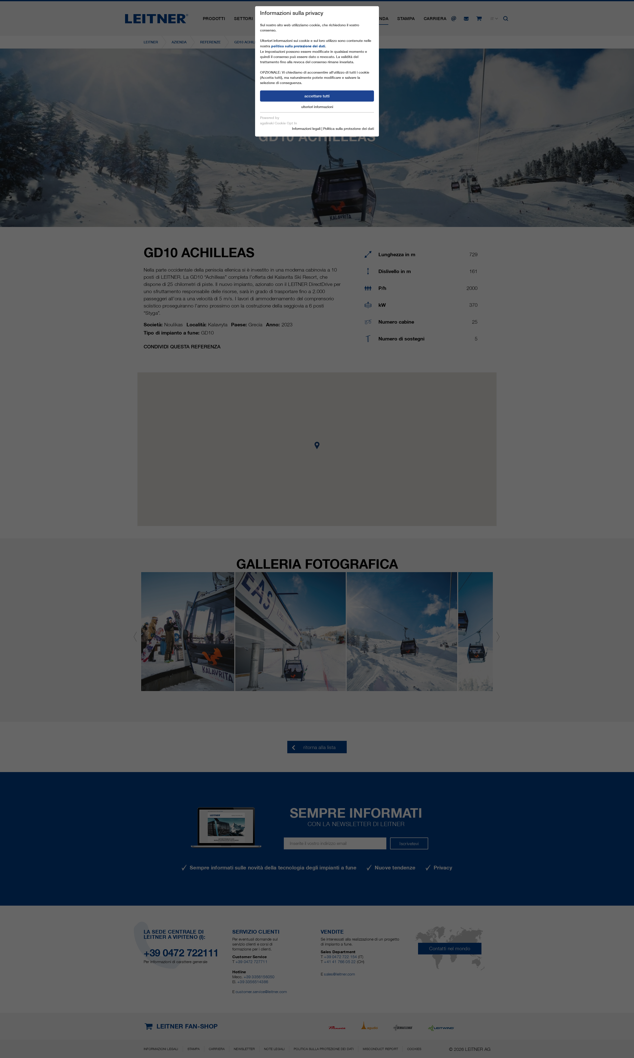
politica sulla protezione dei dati (298, 46)
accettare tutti (317, 96)
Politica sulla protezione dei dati (348, 129)
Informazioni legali (306, 129)
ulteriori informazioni (317, 107)
